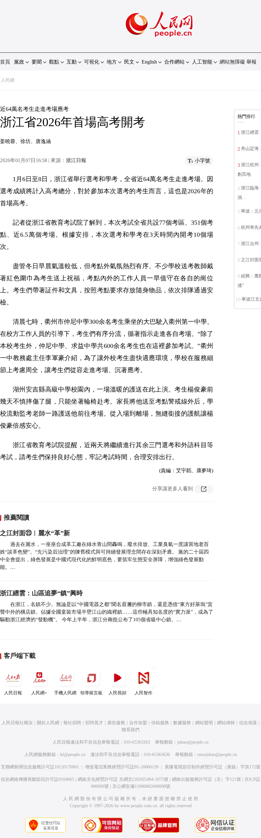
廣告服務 (116, 722)
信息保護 (248, 722)
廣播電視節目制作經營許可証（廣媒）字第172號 (212, 767)
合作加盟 (138, 722)
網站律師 (226, 722)
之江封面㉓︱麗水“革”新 (35, 532)
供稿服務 (160, 722)
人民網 (7, 80)
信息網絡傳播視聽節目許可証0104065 (37, 779)
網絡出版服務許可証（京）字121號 (206, 779)
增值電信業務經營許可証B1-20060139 (122, 767)
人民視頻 (117, 693)
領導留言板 (91, 693)
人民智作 (143, 693)
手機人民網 (65, 693)
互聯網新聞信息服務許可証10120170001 (40, 767)
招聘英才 (94, 722)
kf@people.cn (72, 754)
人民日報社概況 (17, 722)
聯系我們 (130, 729)
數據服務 (182, 722)
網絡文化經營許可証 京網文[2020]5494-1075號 (123, 779)
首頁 (5, 62)
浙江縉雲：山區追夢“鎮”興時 (41, 592)
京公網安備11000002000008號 (141, 786)
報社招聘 (72, 722)
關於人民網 (48, 722)
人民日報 (13, 693)
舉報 (251, 62)
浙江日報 (76, 160)
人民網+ (39, 693)
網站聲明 (204, 722)
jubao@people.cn (192, 742)
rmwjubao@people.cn (217, 754)
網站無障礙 (232, 62)
